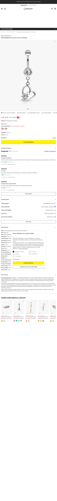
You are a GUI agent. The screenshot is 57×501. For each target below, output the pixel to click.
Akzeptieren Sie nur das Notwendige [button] (28, 267)
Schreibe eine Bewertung (50, 151)
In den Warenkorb (28, 142)
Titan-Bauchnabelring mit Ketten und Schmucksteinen (31, 316)
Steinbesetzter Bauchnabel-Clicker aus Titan (6, 316)
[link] (2, 128)
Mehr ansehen (28, 193)
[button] (28, 75)
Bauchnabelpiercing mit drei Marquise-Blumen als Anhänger (43, 316)
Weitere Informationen (23, 248)
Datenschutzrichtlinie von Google (23, 245)
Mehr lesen (28, 221)
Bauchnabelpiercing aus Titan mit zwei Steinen (18, 316)
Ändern (54, 137)
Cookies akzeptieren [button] (28, 263)
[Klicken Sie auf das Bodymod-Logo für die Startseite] (28, 9)
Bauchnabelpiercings (6, 277)
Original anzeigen (11, 164)
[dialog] (28, 250)
